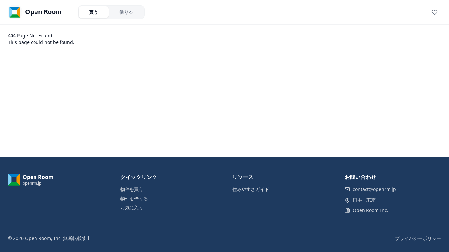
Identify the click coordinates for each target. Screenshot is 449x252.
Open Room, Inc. (43, 238)
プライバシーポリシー (418, 238)
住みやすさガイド (250, 189)
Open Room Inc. (370, 210)
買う (93, 12)
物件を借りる (134, 198)
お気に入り (131, 207)
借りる (126, 12)
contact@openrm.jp (374, 189)
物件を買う (131, 189)
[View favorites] (434, 12)
